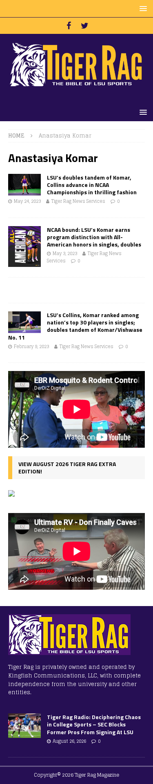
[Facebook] (69, 26)
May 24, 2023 (27, 201)
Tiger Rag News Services (78, 201)
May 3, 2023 (65, 253)
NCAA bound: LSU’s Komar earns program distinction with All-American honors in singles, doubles (94, 237)
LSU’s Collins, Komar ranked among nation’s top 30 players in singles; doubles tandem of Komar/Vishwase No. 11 (75, 326)
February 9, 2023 (31, 346)
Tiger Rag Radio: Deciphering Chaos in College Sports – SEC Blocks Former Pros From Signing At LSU (94, 724)
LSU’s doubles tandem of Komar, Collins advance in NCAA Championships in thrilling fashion (92, 184)
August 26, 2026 (69, 741)
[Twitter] (85, 26)
